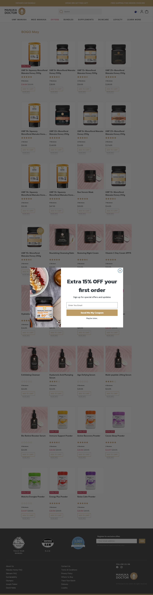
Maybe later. (92, 318)
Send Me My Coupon (92, 312)
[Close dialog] (120, 271)
